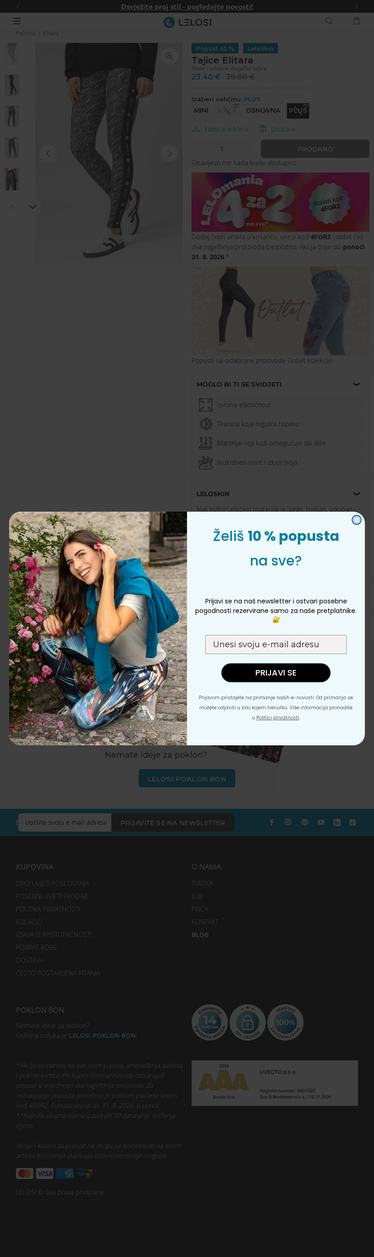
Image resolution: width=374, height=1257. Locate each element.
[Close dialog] (356, 519)
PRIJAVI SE (275, 672)
